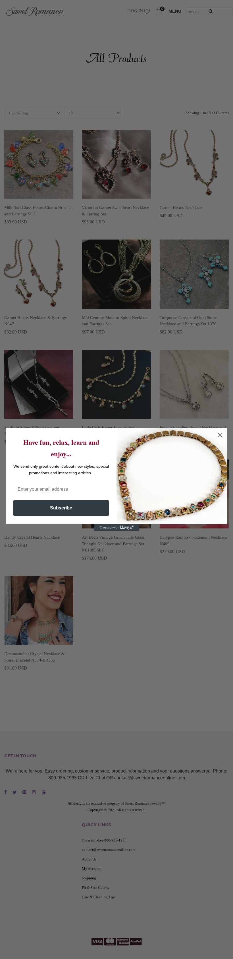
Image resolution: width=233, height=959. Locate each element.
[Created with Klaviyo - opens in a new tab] (116, 527)
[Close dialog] (220, 435)
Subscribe (61, 507)
